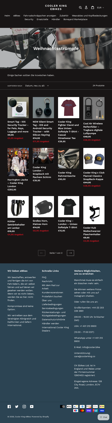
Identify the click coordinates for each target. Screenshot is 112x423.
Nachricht (47, 281)
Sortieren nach (15, 86)
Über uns (46, 300)
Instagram (79, 296)
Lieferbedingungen (52, 304)
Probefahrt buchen (52, 296)
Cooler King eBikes (56, 7)
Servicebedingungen (52, 308)
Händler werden (50, 323)
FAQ (44, 277)
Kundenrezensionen (52, 292)
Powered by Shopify (40, 417)
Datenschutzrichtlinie (53, 319)
